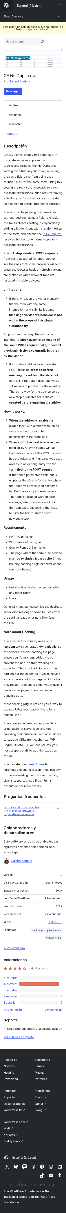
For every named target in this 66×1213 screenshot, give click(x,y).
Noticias (9, 1066)
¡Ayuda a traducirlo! (38, 29)
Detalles (13, 105)
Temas (39, 1066)
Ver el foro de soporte (19, 1037)
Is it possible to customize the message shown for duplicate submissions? (21, 811)
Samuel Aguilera (19, 81)
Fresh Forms (35, 764)
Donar (41, 1103)
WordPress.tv (14, 1110)
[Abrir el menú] (60, 5)
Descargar (13, 91)
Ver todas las (53, 1010)
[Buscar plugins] (42, 41)
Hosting (9, 1072)
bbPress (11, 1135)
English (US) (55, 922)
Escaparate (42, 1060)
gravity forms (53, 930)
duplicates (37, 930)
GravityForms (53, 937)
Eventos (40, 1097)
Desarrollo (14, 124)
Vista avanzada (14, 948)
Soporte (12, 133)
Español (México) (24, 1157)
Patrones (41, 1079)
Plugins (39, 1072)
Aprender (10, 1091)
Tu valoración (13, 1010)
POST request (52, 234)
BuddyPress (14, 1141)
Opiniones (14, 115)
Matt (9, 1128)
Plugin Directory (13, 16)
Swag (40, 1110)
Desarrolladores (14, 1103)
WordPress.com (16, 1122)
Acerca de (10, 1060)
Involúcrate (42, 1091)
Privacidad (11, 1079)
